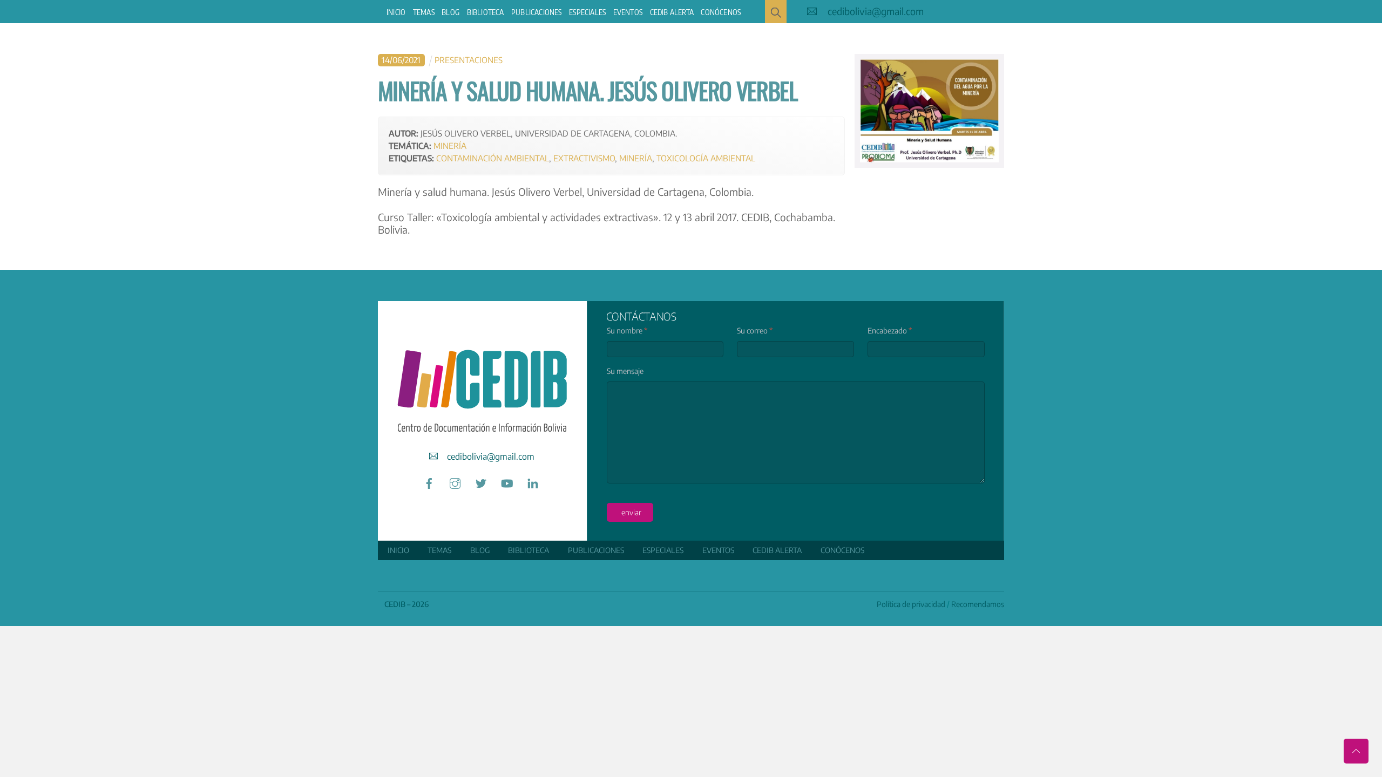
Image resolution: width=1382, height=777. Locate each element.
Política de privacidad (911, 604)
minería (635, 158)
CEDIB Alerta (672, 12)
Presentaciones (469, 59)
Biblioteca (485, 12)
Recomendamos (977, 604)
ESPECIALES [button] (587, 12)
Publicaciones (536, 12)
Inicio (396, 12)
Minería (449, 145)
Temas (424, 12)
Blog (450, 12)
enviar (631, 512)
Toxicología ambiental (705, 158)
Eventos (627, 12)
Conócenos (721, 12)
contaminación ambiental (492, 158)
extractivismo (584, 158)
